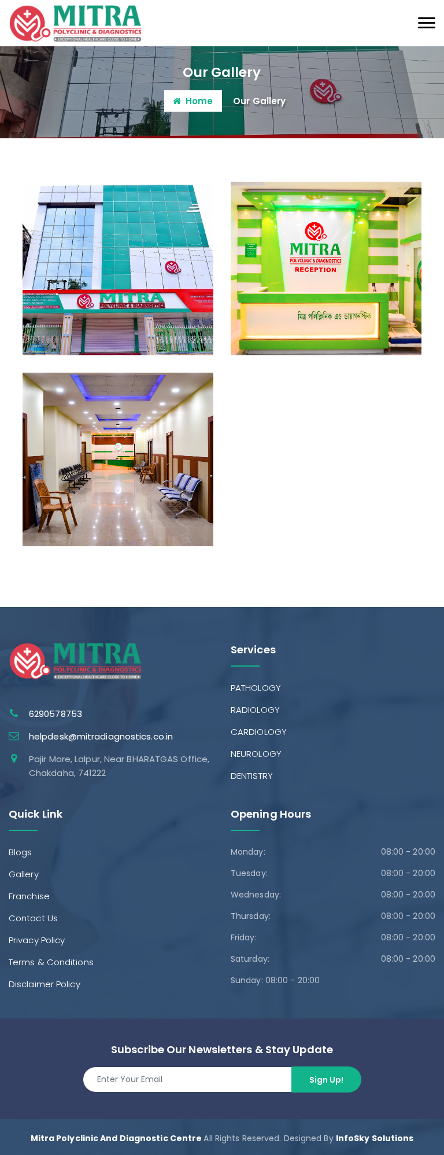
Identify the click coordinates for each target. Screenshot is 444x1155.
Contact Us (33, 918)
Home (199, 101)
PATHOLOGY (256, 688)
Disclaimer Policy (44, 984)
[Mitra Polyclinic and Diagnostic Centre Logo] (75, 22)
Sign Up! (326, 1080)
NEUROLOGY (256, 754)
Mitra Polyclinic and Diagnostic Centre (116, 1138)
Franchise (29, 896)
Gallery (24, 874)
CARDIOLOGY (259, 732)
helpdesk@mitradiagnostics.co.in (101, 736)
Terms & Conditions (51, 962)
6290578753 (55, 714)
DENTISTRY (252, 776)
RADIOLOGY (255, 710)
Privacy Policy (37, 940)
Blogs (20, 852)
